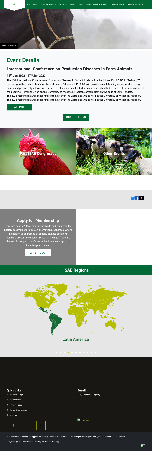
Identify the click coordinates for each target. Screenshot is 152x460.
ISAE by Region (48, 4)
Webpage (19, 107)
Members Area (135, 4)
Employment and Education (94, 4)
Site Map (13, 415)
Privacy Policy (16, 405)
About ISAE (32, 4)
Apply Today (38, 253)
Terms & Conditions (18, 410)
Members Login (16, 394)
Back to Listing (76, 117)
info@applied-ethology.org (88, 394)
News (73, 4)
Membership (118, 4)
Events (63, 4)
